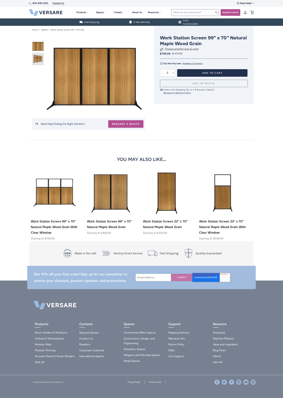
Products (81, 12)
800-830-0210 (40, 3)
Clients (217, 356)
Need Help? (246, 3)
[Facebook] (217, 382)
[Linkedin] (253, 382)
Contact (118, 12)
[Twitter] (224, 382)
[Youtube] (246, 382)
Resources (153, 12)
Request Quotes (89, 332)
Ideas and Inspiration (225, 344)
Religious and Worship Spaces (142, 355)
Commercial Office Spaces (140, 332)
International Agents (91, 356)
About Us (137, 12)
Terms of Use (155, 382)
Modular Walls (43, 344)
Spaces (100, 12)
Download (219, 332)
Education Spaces (134, 349)
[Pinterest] (231, 382)
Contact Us (58, 3)
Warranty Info (176, 338)
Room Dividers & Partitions (51, 332)
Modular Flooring (45, 350)
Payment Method (223, 338)
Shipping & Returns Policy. (177, 93)
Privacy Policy (134, 382)
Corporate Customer (92, 350)
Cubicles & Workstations (49, 338)
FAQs (171, 350)
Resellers (84, 344)
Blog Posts (219, 350)
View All (40, 362)
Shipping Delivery (178, 332)
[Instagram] (238, 382)
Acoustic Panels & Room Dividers (54, 356)
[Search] (216, 12)
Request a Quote (230, 12)
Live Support (176, 356)
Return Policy (176, 344)
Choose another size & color (181, 49)
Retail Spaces (132, 360)
